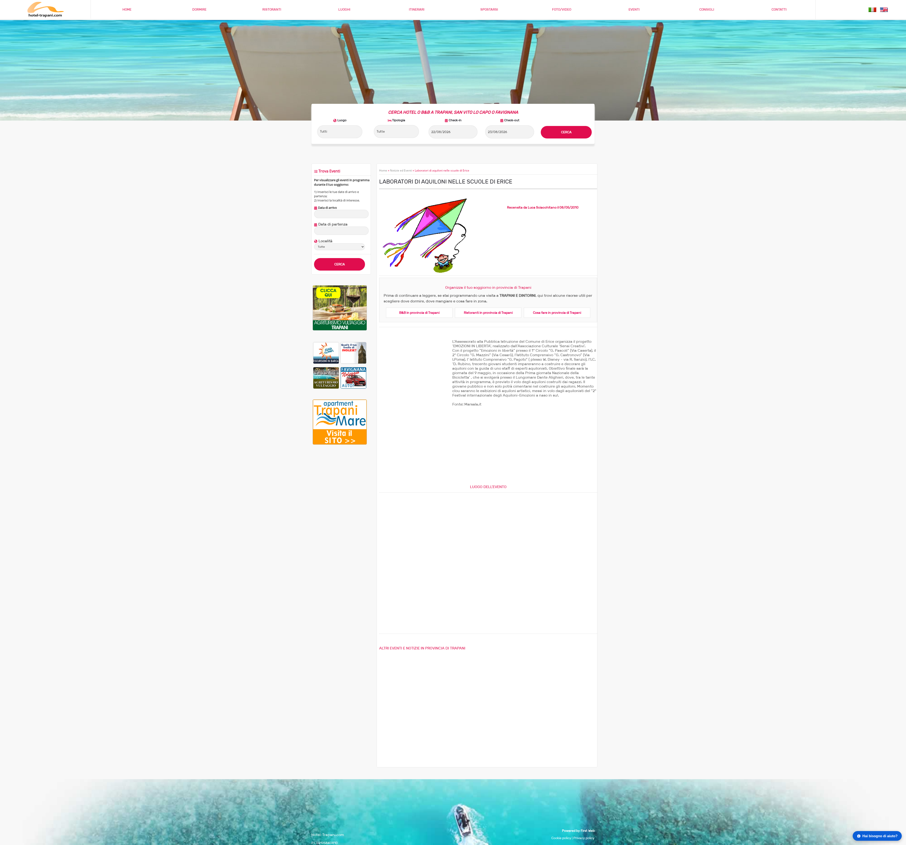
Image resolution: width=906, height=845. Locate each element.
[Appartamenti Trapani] (340, 444)
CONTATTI (779, 10)
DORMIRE (199, 10)
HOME (126, 10)
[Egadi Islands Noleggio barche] (326, 353)
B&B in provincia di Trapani (419, 313)
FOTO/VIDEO (561, 10)
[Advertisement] (339, 527)
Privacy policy (584, 838)
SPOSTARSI (489, 10)
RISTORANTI (271, 10)
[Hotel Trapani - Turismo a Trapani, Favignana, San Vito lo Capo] (45, 16)
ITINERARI (416, 10)
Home (383, 170)
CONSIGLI (706, 10)
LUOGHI (344, 10)
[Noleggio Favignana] (353, 378)
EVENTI (634, 10)
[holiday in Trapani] (884, 9)
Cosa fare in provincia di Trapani (557, 313)
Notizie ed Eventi (401, 170)
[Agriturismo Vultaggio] (340, 329)
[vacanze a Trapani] (872, 9)
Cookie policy (561, 838)
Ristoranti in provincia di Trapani (488, 313)
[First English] (353, 353)
